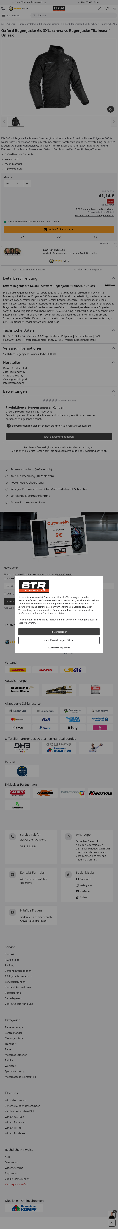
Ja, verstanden (59, 631)
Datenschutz (53, 647)
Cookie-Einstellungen (77, 619)
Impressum (65, 647)
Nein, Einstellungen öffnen (59, 640)
